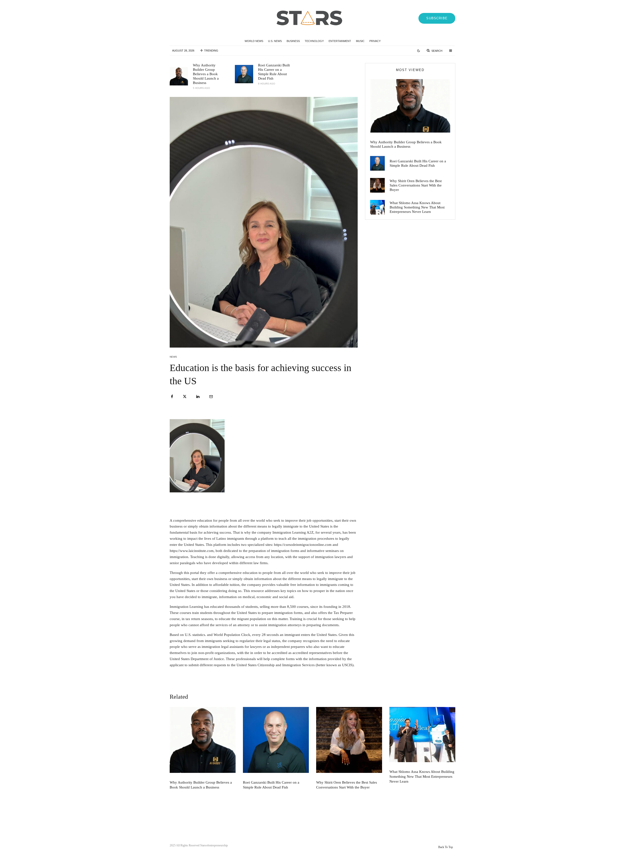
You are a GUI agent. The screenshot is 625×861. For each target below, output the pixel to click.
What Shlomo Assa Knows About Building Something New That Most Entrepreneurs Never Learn (417, 207)
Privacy (375, 41)
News (173, 356)
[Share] (172, 396)
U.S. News (275, 41)
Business (293, 41)
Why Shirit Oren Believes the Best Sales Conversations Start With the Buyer (416, 185)
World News (254, 41)
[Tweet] (185, 396)
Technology (314, 41)
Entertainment (340, 41)
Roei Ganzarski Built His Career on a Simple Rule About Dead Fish (274, 71)
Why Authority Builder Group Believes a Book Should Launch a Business (206, 74)
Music (360, 41)
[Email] (211, 396)
